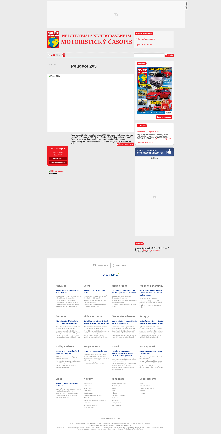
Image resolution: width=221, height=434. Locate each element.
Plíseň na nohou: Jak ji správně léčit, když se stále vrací (123, 368)
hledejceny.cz (88, 383)
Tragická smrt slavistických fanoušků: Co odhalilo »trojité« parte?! (95, 297)
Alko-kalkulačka (62, 321)
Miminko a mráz (147, 293)
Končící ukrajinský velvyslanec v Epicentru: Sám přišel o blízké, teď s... (67, 301)
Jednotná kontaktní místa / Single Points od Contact (107, 429)
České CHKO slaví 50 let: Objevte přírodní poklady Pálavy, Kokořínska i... (152, 366)
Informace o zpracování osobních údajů (131, 427)
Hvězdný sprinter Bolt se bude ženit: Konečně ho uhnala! (95, 301)
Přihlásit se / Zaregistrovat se (146, 39)
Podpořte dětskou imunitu (121, 351)
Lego (113, 390)
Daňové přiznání (118, 321)
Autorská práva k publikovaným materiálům (70, 427)
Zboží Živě (87, 386)
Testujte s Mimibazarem (119, 383)
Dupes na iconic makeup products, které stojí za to (96, 359)
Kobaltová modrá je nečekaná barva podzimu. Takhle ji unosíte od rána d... (151, 301)
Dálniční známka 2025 (69, 323)
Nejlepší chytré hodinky (92, 321)
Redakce (111, 418)
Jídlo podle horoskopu (155, 323)
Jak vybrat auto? (89, 407)
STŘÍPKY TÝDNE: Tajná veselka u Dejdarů (150, 306)
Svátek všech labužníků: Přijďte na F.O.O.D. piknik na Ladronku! (150, 336)
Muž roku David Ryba (62, 397)
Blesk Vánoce (61, 290)
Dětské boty (115, 400)
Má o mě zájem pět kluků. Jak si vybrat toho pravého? (152, 357)
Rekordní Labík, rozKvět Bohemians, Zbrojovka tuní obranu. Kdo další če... (67, 394)
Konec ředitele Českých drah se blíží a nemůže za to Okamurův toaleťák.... (123, 332)
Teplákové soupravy (118, 398)
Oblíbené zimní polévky (148, 321)
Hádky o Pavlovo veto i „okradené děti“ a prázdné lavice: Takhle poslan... (68, 297)
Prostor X (59, 383)
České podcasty (145, 386)
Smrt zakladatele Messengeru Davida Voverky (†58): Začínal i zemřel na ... (67, 305)
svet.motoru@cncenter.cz (150, 250)
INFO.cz (64, 293)
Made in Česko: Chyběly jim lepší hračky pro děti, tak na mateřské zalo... (68, 390)
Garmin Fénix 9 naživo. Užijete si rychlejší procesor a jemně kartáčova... (96, 336)
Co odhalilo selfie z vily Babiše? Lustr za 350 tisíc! (124, 305)
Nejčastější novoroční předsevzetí (152, 290)
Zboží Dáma (87, 390)
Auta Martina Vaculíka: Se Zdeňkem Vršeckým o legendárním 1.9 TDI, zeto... (68, 332)
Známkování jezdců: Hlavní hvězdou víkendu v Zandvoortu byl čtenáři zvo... (68, 336)
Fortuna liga (60, 386)
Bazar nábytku (116, 405)
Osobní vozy (88, 388)
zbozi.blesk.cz (88, 393)
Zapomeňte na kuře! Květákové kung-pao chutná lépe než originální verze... (151, 332)
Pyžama (114, 393)
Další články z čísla (58, 163)
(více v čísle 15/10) (125, 144)
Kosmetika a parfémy (118, 395)
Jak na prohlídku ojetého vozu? (93, 395)
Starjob (142, 383)
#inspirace (88, 351)
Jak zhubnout (117, 290)
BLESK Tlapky (61, 351)
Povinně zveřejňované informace (134, 429)
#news (104, 351)
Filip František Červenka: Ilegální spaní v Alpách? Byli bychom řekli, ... (68, 362)
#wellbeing (97, 351)
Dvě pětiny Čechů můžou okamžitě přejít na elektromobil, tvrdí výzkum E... (68, 327)
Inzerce (104, 418)
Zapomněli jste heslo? (143, 45)
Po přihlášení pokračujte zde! (162, 139)
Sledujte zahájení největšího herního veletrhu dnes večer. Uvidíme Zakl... (151, 362)
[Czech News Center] (115, 274)
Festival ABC (145, 353)
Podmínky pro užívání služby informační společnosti (101, 427)
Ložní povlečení (116, 403)
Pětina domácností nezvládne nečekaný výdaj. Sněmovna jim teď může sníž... (124, 336)
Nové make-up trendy (128, 293)
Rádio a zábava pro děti (147, 388)
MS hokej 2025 (89, 290)
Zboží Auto (87, 403)
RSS (118, 418)
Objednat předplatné (164, 117)
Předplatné (142, 64)
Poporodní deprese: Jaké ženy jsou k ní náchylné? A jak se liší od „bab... (124, 364)
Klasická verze (102, 265)
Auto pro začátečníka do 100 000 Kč (95, 400)
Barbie (114, 388)
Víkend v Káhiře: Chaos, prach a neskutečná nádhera (66, 366)
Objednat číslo (58, 158)
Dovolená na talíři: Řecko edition (94, 363)
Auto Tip (64, 55)
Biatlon (98, 290)
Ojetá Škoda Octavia (90, 405)
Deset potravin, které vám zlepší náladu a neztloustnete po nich (124, 360)
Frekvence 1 (143, 390)
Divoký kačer (73, 351)
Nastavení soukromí (158, 427)
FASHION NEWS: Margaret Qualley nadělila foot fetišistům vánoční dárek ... (96, 355)
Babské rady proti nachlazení (122, 353)
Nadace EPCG (122, 323)
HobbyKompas (88, 398)
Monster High (116, 386)
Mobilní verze (120, 265)
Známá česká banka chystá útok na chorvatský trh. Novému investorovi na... (124, 327)
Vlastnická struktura (83, 429)
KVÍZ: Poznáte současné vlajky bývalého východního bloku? (68, 357)
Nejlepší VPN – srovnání (100, 323)
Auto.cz (54, 55)
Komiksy (161, 351)
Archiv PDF (142, 126)
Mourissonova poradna (148, 351)
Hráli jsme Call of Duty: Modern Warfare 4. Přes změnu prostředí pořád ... (96, 327)
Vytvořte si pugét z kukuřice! (148, 298)
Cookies (147, 427)
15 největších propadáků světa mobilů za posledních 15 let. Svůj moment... (96, 332)
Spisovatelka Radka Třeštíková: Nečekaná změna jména (122, 297)
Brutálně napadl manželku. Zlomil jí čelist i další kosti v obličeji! (124, 301)
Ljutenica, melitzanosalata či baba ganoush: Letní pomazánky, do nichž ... (152, 327)
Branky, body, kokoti (71, 383)
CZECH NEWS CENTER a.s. (95, 423)
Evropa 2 (142, 393)
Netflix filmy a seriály (63, 353)
